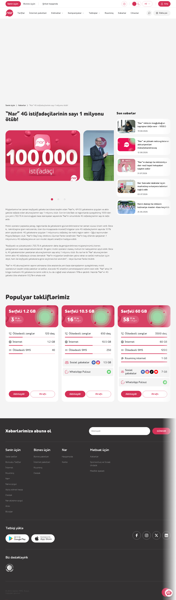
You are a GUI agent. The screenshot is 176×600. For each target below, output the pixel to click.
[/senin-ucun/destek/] (124, 4)
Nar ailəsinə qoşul (14, 500)
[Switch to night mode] (134, 4)
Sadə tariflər (11, 456)
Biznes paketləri (41, 456)
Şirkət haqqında (50, 4)
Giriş (166, 4)
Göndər (161, 431)
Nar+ (8, 478)
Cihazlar (135, 13)
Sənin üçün (12, 4)
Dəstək (9, 495)
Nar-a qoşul (11, 484)
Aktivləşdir (19, 394)
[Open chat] (169, 593)
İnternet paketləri (38, 13)
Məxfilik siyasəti (97, 471)
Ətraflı (42, 394)
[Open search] (149, 13)
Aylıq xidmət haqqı (14, 489)
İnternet (9, 467)
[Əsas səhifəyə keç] (9, 13)
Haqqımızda (67, 456)
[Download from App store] (17, 538)
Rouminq (109, 13)
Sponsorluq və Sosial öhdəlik (100, 464)
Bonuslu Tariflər (13, 462)
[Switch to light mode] (138, 4)
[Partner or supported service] (10, 568)
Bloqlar (9, 511)
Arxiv (8, 506)
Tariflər (21, 13)
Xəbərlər (122, 13)
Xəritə (65, 462)
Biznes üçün (29, 4)
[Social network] (137, 535)
